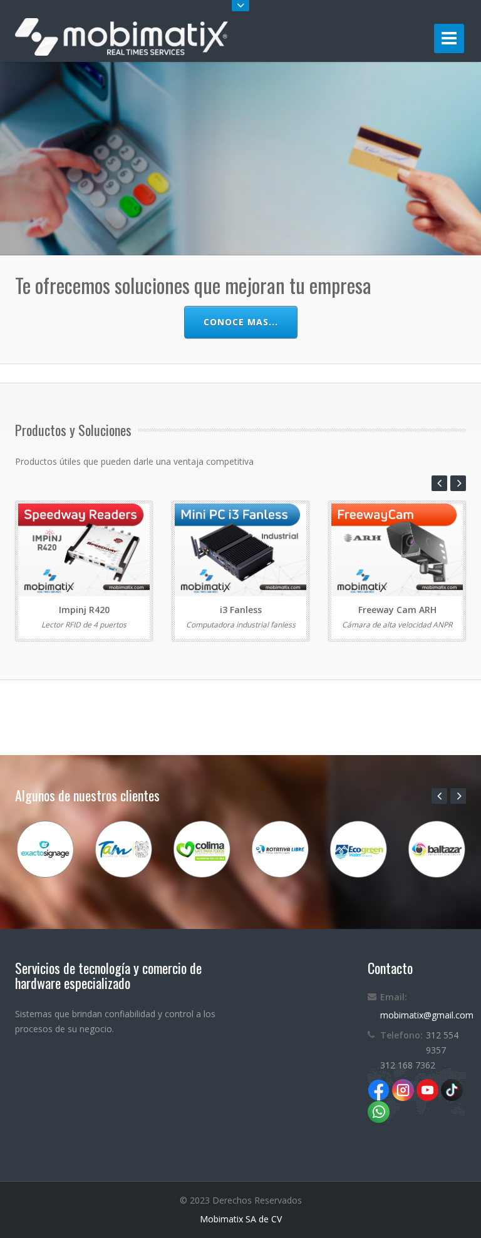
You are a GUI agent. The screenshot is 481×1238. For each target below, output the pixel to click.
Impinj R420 (84, 610)
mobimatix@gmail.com (426, 1015)
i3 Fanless (241, 610)
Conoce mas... (241, 322)
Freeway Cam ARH (397, 610)
